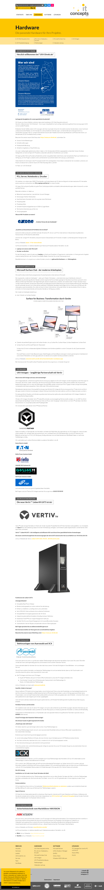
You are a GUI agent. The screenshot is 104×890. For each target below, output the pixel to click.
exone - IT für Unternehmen (34, 242)
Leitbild (17, 853)
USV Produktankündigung (22, 43)
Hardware (38, 14)
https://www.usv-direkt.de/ (48, 137)
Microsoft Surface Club (59, 39)
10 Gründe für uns (20, 856)
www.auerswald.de (39, 685)
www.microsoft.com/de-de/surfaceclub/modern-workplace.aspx (44, 359)
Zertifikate (18, 863)
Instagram (84, 874)
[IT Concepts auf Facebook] (49, 5)
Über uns (29, 14)
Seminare (18, 851)
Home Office (75, 852)
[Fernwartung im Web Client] (34, 8)
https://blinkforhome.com (37, 833)
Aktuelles (18, 848)
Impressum (56, 879)
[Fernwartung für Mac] (32, 8)
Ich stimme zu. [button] (16, 887)
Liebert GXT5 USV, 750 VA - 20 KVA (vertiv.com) (45, 538)
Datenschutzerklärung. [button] (14, 882)
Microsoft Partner (58, 848)
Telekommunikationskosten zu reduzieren (55, 786)
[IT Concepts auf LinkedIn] (45, 5)
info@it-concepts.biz (35, 5)
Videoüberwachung (58, 43)
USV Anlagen (76, 39)
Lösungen (57, 14)
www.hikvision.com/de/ (40, 827)
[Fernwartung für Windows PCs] (31, 8)
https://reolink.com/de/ (38, 836)
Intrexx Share (56, 856)
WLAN (74, 855)
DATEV (55, 853)
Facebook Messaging (68, 796)
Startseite (20, 14)
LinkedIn (84, 870)
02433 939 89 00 (23, 5)
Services (17, 858)
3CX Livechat (56, 796)
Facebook (84, 872)
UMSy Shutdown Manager (60, 851)
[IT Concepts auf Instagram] (52, 5)
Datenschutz (48, 879)
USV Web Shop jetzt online (22, 39)
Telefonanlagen (39, 43)
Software (47, 14)
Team (16, 861)
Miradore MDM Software (60, 858)
